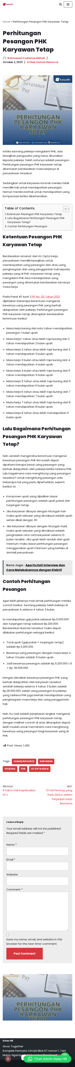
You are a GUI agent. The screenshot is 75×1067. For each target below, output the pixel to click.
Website (12, 874)
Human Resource (47, 62)
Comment (14, 889)
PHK (23, 768)
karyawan (46, 761)
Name (11, 844)
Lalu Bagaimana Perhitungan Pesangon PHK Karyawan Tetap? (36, 220)
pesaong (10, 768)
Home (6, 22)
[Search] (60, 4)
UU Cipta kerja (40, 768)
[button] (47, 1059)
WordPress (50, 1063)
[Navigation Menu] (68, 4)
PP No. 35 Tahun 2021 (45, 297)
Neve (20, 1063)
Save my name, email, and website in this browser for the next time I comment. (34, 941)
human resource (24, 761)
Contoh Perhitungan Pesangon (27, 226)
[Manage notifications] (8, 1059)
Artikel (31, 62)
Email (10, 859)
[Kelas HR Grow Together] (8, 4)
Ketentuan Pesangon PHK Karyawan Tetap (34, 214)
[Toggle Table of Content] (64, 209)
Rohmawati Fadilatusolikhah (26, 58)
